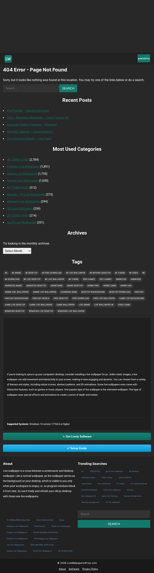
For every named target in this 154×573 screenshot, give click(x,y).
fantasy (139, 292)
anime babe (57, 285)
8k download (12, 279)
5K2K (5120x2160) (44, 520)
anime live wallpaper (44, 292)
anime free (93, 285)
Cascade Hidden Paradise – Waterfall (32, 124)
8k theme (74, 279)
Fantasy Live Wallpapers (23, 166)
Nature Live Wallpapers (17, 551)
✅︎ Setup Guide (77, 448)
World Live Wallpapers (60, 526)
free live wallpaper (104, 298)
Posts (61, 520)
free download (80, 298)
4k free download (52, 273)
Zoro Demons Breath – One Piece (29, 138)
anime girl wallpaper (17, 292)
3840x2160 (121, 279)
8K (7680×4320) (18, 187)
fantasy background (16, 298)
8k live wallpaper (54, 279)
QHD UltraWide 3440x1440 (42, 545)
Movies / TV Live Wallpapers (26, 194)
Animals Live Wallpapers (17, 538)
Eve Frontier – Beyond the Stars (28, 110)
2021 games (105, 279)
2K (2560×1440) (18, 215)
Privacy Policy (90, 568)
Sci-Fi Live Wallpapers (21, 222)
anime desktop (75, 285)
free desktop (61, 298)
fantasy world (40, 298)
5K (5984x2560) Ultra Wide (18, 520)
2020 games (89, 279)
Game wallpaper (66, 305)
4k (6, 273)
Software (74, 568)
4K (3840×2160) (18, 159)
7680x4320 (136, 279)
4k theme (120, 273)
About (62, 568)
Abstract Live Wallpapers (23, 201)
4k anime (16, 273)
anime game (109, 285)
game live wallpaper (40, 305)
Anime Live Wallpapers (22, 174)
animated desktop (36, 285)
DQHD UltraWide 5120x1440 (45, 532)
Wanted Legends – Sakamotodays (30, 132)
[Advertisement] (77, 26)
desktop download (119, 292)
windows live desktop (41, 311)
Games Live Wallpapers (22, 180)
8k (143, 273)
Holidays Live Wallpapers (17, 526)
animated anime (13, 285)
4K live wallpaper (75, 273)
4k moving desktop (100, 273)
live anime (84, 305)
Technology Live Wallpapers (46, 538)
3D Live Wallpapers (20, 208)
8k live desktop (32, 279)
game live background (131, 298)
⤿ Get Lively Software (77, 436)
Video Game (124, 305)
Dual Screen (39, 526)
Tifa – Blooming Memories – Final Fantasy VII (38, 117)
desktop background (93, 292)
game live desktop (15, 305)
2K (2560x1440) (65, 551)
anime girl (126, 285)
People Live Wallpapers (17, 532)
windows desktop (15, 311)
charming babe (68, 292)
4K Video (133, 273)
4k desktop (31, 273)
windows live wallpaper (71, 311)
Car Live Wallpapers (15, 545)
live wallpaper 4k (104, 305)
